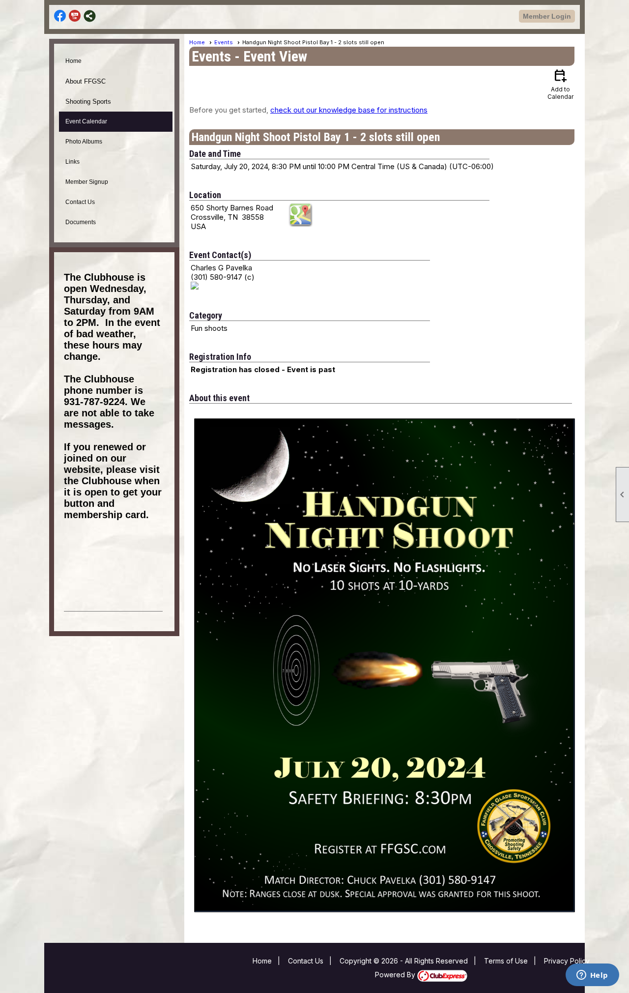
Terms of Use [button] (506, 961)
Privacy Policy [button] (567, 961)
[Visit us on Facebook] (60, 16)
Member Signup (86, 181)
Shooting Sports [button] (88, 101)
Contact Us (80, 202)
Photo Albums (83, 141)
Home (73, 61)
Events (223, 42)
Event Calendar (86, 121)
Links (72, 161)
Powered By (396, 974)
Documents (80, 222)
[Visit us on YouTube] (75, 16)
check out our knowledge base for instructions (349, 110)
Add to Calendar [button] (560, 83)
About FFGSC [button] (85, 81)
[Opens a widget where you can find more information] (592, 976)
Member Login (547, 16)
